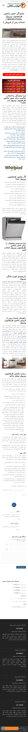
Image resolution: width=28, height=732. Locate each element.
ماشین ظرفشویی (19, 429)
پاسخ (17, 529)
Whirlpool (19, 281)
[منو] (4, 5)
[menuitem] (4, 5)
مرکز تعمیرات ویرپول (16, 345)
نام (7, 544)
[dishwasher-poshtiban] (14, 33)
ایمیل (6, 549)
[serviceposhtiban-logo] (16, 5)
